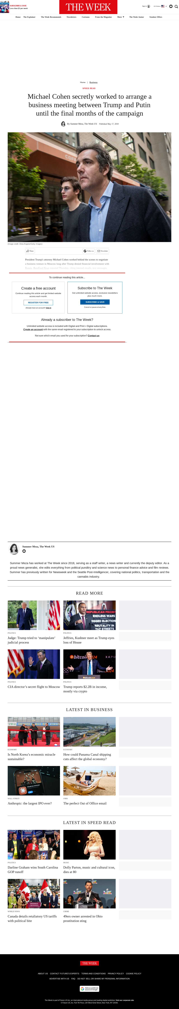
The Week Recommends (51, 17)
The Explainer (29, 17)
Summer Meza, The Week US (83, 124)
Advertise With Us (59, 979)
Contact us (93, 335)
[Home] (18, 17)
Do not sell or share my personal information (103, 979)
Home (82, 82)
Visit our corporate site (125, 1000)
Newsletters (71, 17)
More (119, 17)
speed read (89, 88)
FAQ (73, 979)
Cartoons (86, 17)
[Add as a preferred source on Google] (89, 989)
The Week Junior (136, 17)
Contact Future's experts (64, 973)
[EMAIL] (24, 551)
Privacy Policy (116, 973)
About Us (43, 973)
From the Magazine (103, 17)
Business (93, 82)
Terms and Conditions (93, 973)
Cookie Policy (133, 973)
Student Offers (155, 17)
